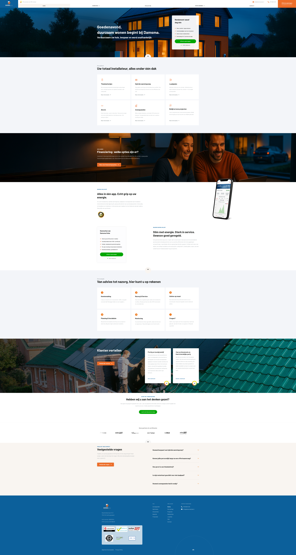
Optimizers (155, 509)
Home (169, 506)
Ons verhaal (170, 509)
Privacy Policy (119, 549)
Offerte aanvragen (185, 41)
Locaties (169, 516)
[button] (96, 5)
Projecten (169, 511)
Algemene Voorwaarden (108, 549)
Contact (169, 521)
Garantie (155, 514)
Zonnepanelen (156, 506)
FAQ (168, 519)
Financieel (155, 516)
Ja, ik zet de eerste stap (148, 412)
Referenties (170, 514)
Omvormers (156, 511)
